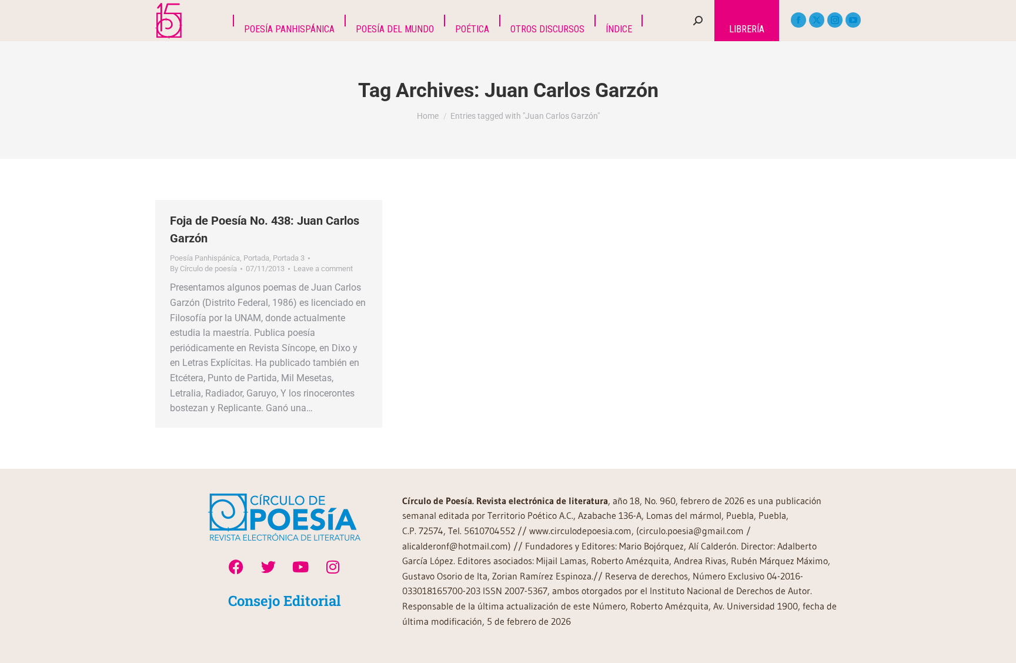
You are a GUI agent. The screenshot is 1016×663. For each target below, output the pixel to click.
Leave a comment (323, 268)
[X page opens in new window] (816, 20)
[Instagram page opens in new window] (835, 20)
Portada (256, 258)
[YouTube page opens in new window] (853, 20)
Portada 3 (289, 258)
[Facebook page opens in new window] (798, 20)
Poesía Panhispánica (205, 258)
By (203, 268)
